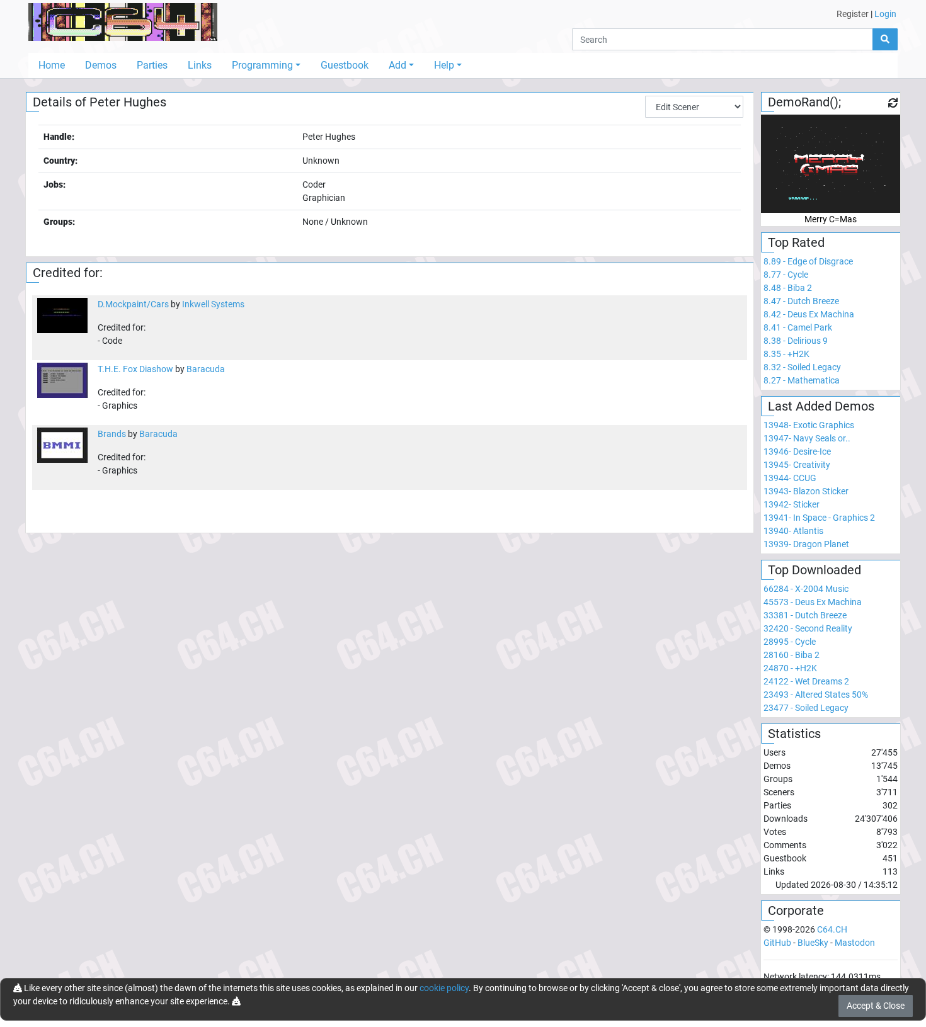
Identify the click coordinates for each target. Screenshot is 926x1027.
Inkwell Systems (213, 304)
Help (444, 65)
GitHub (777, 943)
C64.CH (832, 929)
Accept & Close (876, 1006)
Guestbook (345, 65)
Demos (101, 65)
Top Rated (796, 242)
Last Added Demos (821, 406)
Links (200, 65)
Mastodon (855, 943)
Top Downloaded (814, 569)
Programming (262, 65)
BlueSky (812, 943)
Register (853, 14)
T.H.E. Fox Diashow (135, 369)
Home (51, 65)
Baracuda (205, 369)
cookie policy (444, 988)
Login (885, 14)
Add (397, 65)
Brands (112, 434)
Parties (152, 65)
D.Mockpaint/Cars (133, 304)
